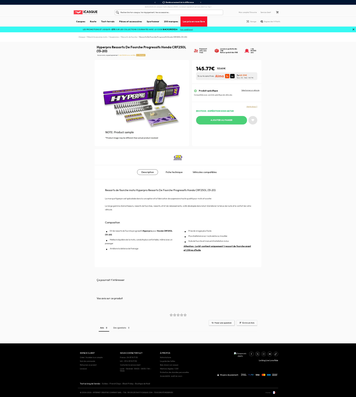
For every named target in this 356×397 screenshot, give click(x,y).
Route (93, 21)
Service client (266, 12)
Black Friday (128, 383)
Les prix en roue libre (194, 21)
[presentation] (155, 2)
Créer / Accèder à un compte (91, 357)
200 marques (171, 21)
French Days (115, 383)
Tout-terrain (107, 21)
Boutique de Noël (142, 383)
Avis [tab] (102, 327)
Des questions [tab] (119, 327)
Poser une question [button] (223, 323)
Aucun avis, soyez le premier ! (116, 55)
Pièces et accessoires (130, 21)
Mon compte (244, 12)
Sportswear (153, 21)
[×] (353, 30)
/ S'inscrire (253, 12)
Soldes (105, 383)
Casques (80, 21)
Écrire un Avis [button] (248, 323)
